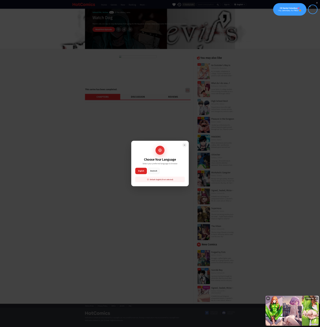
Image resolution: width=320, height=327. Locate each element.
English (141, 171)
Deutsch (153, 171)
